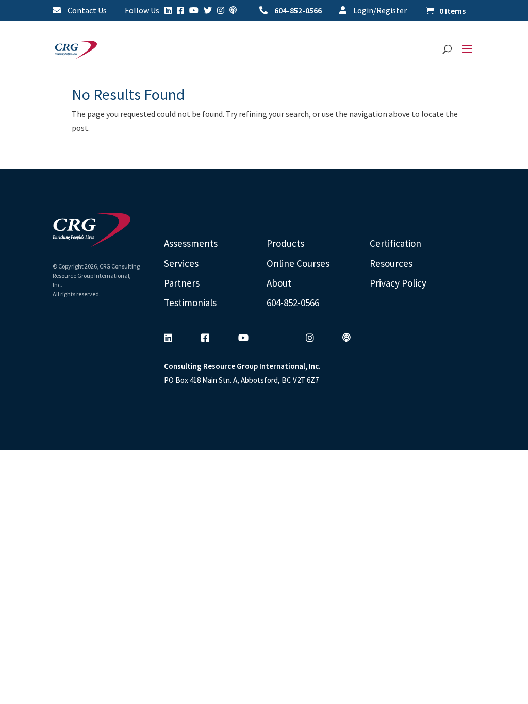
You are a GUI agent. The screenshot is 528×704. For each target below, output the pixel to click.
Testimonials (190, 302)
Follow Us (142, 10)
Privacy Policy (398, 283)
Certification (395, 243)
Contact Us (86, 10)
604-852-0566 (297, 10)
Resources (391, 263)
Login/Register (379, 10)
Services (181, 263)
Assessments (191, 243)
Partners (182, 283)
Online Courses (298, 263)
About (279, 283)
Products (285, 243)
